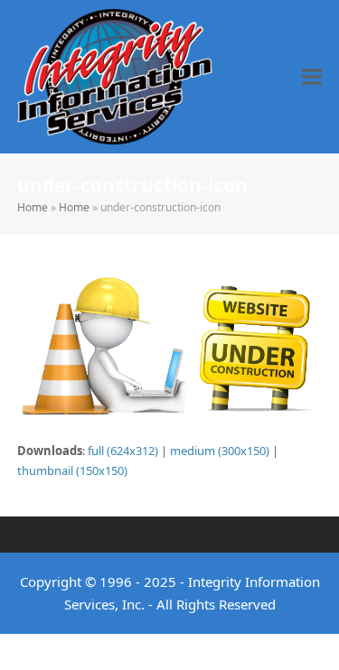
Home (32, 207)
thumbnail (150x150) (72, 470)
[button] (312, 76)
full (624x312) (123, 450)
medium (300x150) (219, 450)
